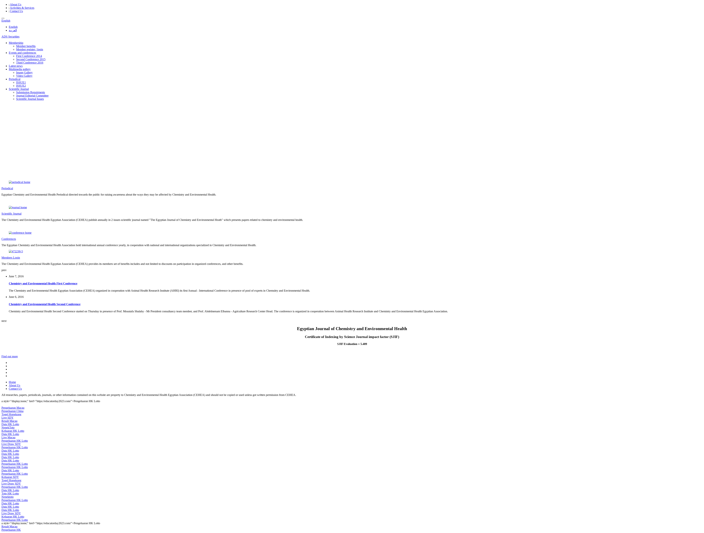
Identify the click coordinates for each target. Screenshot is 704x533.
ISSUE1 (21, 82)
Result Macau (9, 420)
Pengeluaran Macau (12, 407)
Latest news (16, 65)
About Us (15, 4)
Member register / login (29, 49)
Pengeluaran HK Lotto (14, 440)
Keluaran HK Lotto (12, 430)
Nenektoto (7, 496)
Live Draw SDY (11, 444)
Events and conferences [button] (22, 52)
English (13, 26)
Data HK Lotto (10, 424)
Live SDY (7, 417)
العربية (13, 30)
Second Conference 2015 (30, 59)
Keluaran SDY (10, 477)
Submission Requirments (30, 92)
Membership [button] (16, 42)
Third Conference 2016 (29, 62)
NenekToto (7, 427)
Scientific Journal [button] (19, 89)
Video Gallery (24, 75)
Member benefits (26, 46)
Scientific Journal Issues (30, 98)
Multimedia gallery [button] (20, 69)
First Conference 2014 (29, 56)
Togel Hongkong (11, 414)
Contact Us (16, 11)
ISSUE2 (21, 85)
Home (12, 382)
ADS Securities (10, 36)
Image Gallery (24, 72)
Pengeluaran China (12, 411)
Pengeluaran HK (11, 529)
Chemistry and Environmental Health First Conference (43, 283)
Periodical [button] (14, 79)
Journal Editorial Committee (32, 95)
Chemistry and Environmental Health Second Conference (44, 304)
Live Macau (8, 437)
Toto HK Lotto (10, 493)
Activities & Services (22, 7)
